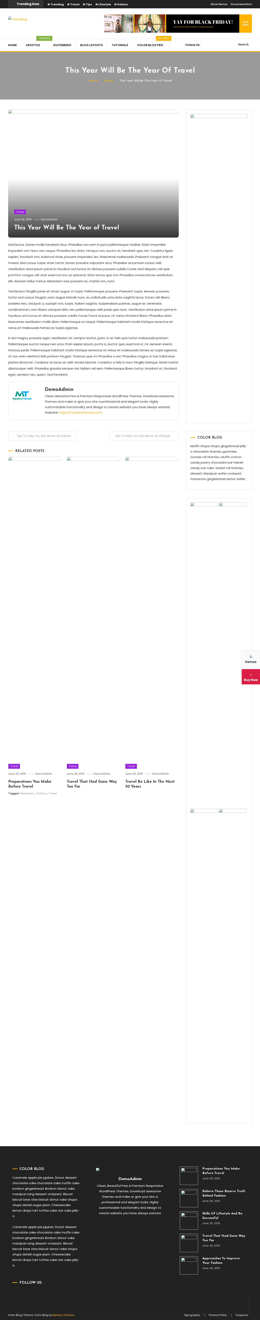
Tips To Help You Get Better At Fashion (44, 436)
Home (12, 45)
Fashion (41, 793)
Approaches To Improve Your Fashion (221, 1261)
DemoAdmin (49, 219)
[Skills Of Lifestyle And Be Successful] (189, 1220)
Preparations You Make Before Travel (221, 1171)
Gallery (122, 4)
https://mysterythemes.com (80, 412)
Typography (192, 1315)
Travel (74, 4)
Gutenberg (62, 45)
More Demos (219, 4)
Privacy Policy (218, 1315)
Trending (57, 4)
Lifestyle (104, 4)
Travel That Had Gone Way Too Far (223, 1238)
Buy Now (251, 680)
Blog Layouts (91, 45)
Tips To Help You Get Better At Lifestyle (142, 436)
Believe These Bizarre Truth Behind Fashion (223, 1193)
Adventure (27, 793)
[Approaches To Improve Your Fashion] (189, 1265)
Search (243, 44)
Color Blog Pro (152, 43)
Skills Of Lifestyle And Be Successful (222, 1216)
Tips (89, 4)
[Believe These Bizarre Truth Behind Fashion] (189, 1198)
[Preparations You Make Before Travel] (189, 1175)
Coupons (242, 1315)
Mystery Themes (63, 1315)
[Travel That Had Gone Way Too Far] (189, 1243)
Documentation (241, 4)
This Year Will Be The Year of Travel (66, 228)
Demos (251, 661)
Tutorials (120, 45)
